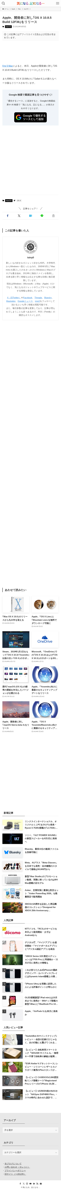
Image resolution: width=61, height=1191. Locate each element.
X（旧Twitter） (14, 297)
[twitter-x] (23, 1183)
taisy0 (30, 257)
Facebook (27, 297)
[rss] (37, 1183)
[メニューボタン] (57, 3)
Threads (38, 297)
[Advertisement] (30, 52)
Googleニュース (25, 301)
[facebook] (20, 1183)
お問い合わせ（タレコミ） (17, 1167)
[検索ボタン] (3, 3)
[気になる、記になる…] (30, 3)
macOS (8, 26)
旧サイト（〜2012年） (15, 1174)
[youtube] (30, 1183)
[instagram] (27, 1183)
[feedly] (34, 1183)
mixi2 (37, 301)
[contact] (40, 1183)
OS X (19, 201)
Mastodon (10, 301)
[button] (7, 215)
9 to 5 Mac (7, 66)
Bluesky (48, 297)
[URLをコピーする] (53, 215)
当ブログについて (13, 1163)
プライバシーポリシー (15, 1170)
